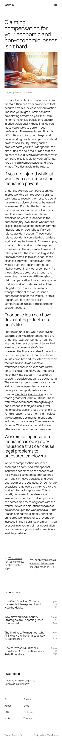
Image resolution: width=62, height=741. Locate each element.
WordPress (52, 735)
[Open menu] (55, 5)
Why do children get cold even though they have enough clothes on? (42, 563)
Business (28, 92)
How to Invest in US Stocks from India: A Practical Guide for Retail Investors (24, 651)
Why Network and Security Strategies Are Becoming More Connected (24, 620)
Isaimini (9, 5)
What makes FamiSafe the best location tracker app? (14, 563)
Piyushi (18, 92)
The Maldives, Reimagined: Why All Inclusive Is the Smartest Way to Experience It (25, 635)
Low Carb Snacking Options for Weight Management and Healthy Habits (23, 604)
